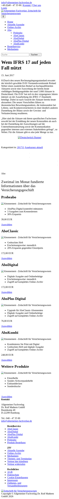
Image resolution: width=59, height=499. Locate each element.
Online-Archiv (14, 27)
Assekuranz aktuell (34, 147)
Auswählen (6, 224)
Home (10, 22)
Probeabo (17, 32)
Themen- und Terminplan (19, 458)
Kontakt (27, 5)
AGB (10, 472)
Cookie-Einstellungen (17, 477)
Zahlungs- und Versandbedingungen (17, 484)
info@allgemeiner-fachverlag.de (16, 2)
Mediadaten (12, 49)
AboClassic (18, 35)
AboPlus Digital (21, 41)
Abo (9, 30)
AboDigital (18, 38)
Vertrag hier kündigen (17, 461)
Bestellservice (13, 46)
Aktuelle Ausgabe (15, 24)
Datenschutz (13, 474)
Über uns (36, 5)
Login (4, 8)
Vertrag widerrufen (16, 464)
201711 (20, 147)
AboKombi (18, 43)
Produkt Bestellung (16, 442)
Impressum (12, 480)
